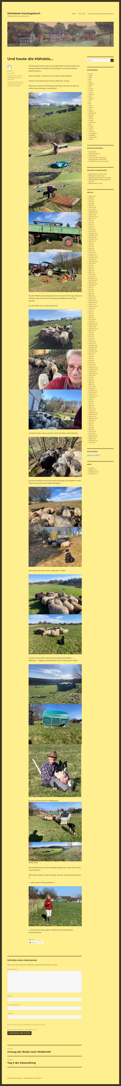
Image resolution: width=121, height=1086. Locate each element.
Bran (89, 79)
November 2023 (92, 258)
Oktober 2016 (92, 416)
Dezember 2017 (92, 390)
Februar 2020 (92, 342)
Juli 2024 (90, 243)
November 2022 (92, 280)
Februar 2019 (92, 364)
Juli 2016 (90, 422)
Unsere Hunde (92, 137)
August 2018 (91, 375)
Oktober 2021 (92, 304)
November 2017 (92, 392)
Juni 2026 (91, 200)
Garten (90, 92)
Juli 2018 (90, 377)
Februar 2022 (92, 297)
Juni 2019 (91, 356)
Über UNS (81, 14)
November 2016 (92, 414)
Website (10, 1013)
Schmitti (18, 77)
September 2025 (93, 216)
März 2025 (91, 228)
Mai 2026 (91, 202)
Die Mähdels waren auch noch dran (98, 161)
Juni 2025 (91, 222)
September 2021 (93, 306)
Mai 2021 (91, 314)
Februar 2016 (92, 431)
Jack (8, 77)
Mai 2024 (91, 246)
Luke (89, 109)
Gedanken (91, 94)
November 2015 (92, 437)
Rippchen (91, 115)
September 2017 (93, 396)
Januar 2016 (91, 433)
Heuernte (91, 98)
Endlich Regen (92, 155)
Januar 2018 (91, 388)
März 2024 (91, 250)
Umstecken (10, 79)
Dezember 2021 (92, 300)
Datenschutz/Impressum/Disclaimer (101, 14)
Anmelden (91, 468)
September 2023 (93, 261)
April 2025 (91, 226)
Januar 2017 (91, 411)
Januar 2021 (91, 321)
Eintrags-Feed (92, 470)
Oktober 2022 (92, 282)
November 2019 (92, 347)
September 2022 (93, 284)
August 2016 (91, 420)
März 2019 (91, 362)
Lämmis (90, 107)
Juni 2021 (91, 312)
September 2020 (93, 328)
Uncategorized (92, 133)
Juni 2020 (91, 334)
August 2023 (91, 263)
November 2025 (92, 213)
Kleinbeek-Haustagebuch (23, 13)
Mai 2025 (91, 224)
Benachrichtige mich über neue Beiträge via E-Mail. (22, 1029)
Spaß (89, 124)
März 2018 (91, 384)
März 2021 (91, 317)
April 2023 (91, 271)
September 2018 (93, 373)
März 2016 (91, 429)
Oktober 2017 (92, 394)
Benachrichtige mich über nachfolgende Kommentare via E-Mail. (26, 1024)
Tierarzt (90, 126)
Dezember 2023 (92, 256)
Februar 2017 (92, 409)
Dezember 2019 (92, 345)
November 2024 (92, 235)
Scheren (90, 118)
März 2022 (91, 295)
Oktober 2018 (92, 371)
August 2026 (92, 196)
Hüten (20, 75)
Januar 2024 (91, 254)
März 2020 (91, 340)
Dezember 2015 (92, 435)
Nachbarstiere (92, 113)
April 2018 (91, 383)
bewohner (10, 70)
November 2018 (92, 370)
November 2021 (92, 302)
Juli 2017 (90, 399)
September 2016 (93, 418)
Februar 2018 (92, 386)
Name (9, 996)
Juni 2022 (91, 289)
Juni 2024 (91, 244)
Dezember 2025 (92, 211)
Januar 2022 (91, 299)
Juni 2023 (91, 267)
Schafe (15, 84)
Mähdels (13, 77)
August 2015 (91, 442)
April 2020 (91, 338)
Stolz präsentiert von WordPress (32, 1078)
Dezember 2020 (92, 323)
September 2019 (93, 351)
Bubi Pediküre (92, 152)
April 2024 (91, 248)
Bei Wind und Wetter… (94, 154)
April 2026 (91, 203)
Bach (8, 82)
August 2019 (91, 353)
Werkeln (90, 139)
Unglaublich (91, 135)
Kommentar (12, 969)
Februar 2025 (92, 230)
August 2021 (91, 308)
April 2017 (91, 405)
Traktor (90, 130)
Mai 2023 (91, 269)
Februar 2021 (92, 319)
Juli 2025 (90, 220)
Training (90, 128)
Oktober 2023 (92, 259)
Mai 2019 (91, 358)
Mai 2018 (91, 381)
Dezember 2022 (92, 278)
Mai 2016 (91, 425)
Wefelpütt (17, 85)
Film (89, 87)
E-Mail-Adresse (13, 1005)
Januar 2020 (91, 343)
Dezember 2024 (92, 233)
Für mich (91, 90)
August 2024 (92, 241)
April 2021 (91, 315)
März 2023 (91, 272)
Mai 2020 (91, 336)
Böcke (90, 77)
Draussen (10, 75)
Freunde (90, 88)
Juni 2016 (91, 424)
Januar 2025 (91, 231)
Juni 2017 (91, 401)
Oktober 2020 (92, 327)
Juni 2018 (91, 379)
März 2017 (91, 407)
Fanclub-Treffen (97, 183)
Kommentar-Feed (93, 472)
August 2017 (91, 397)
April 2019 (91, 360)
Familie (15, 75)
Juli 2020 (90, 332)
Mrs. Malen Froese (101, 174)
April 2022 (91, 293)
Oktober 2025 (92, 215)
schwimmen (92, 122)
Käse (89, 103)
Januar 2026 (91, 209)
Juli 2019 (90, 355)
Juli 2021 (90, 310)
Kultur (90, 105)
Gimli (90, 96)
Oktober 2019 (92, 349)
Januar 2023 (91, 276)
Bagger (90, 75)
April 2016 (91, 427)
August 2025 (92, 218)
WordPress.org (92, 473)
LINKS (74, 14)
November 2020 (92, 325)
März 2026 (91, 205)
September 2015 (93, 440)
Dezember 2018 (92, 368)
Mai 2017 (91, 403)
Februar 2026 (92, 207)
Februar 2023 (92, 274)
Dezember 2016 (92, 412)
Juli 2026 (91, 198)
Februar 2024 (92, 252)
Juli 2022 (90, 287)
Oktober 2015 (92, 439)
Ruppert (90, 116)
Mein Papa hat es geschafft (103, 178)
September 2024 (93, 239)
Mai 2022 (91, 291)
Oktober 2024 (92, 237)
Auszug (90, 74)
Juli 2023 (90, 265)
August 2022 (92, 286)
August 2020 (92, 330)
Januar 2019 (91, 366)
